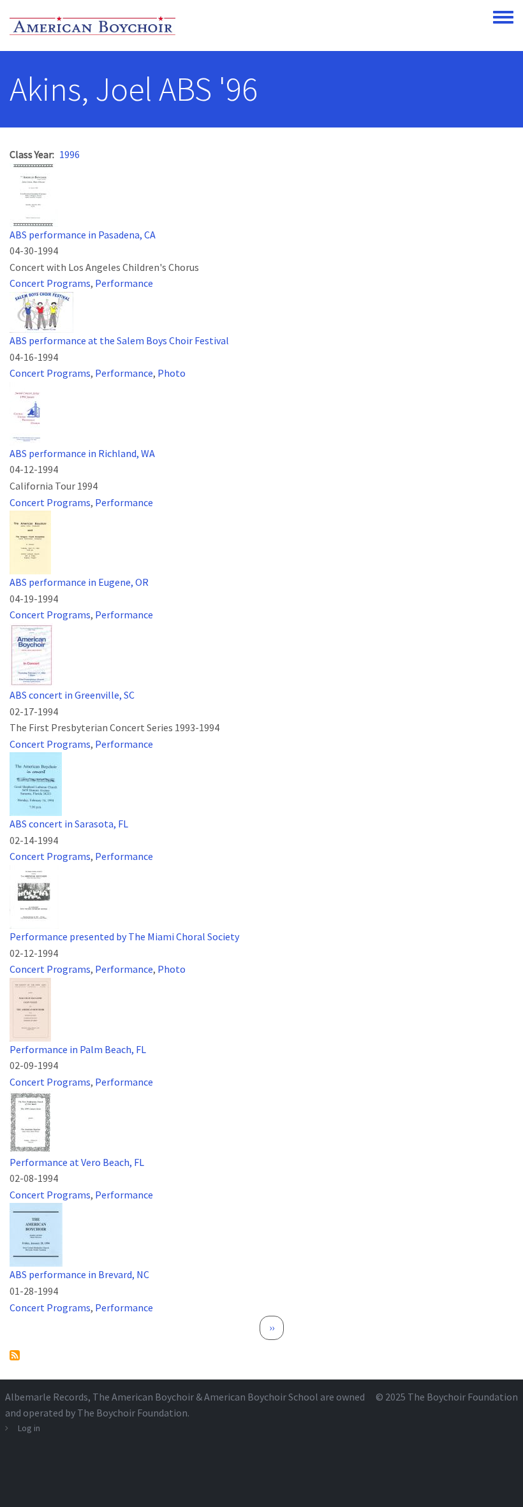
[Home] (92, 25)
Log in (29, 1428)
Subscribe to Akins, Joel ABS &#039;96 (15, 1355)
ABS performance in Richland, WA (82, 453)
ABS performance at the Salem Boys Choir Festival (119, 340)
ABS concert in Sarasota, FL (69, 823)
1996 (69, 154)
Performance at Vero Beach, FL (77, 1162)
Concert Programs (50, 283)
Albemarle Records (46, 1396)
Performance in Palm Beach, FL (78, 1049)
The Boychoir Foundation (463, 1396)
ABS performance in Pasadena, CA (83, 234)
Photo (172, 373)
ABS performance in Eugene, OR (79, 582)
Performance (124, 283)
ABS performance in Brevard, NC (79, 1274)
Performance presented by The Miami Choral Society (124, 936)
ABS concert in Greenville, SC (72, 694)
